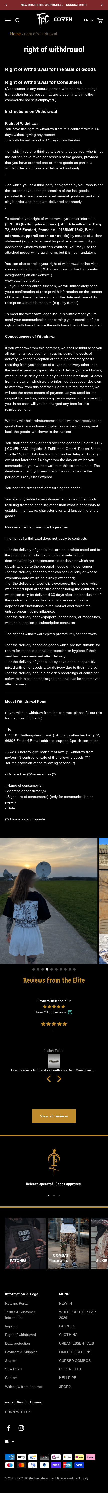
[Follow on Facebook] (8, 1428)
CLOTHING (68, 1335)
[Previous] (6, 5)
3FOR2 (65, 1387)
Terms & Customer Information (20, 1314)
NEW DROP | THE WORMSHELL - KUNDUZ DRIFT (54, 4)
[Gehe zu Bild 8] (65, 969)
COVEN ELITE (71, 1369)
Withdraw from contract (24, 1387)
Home (15, 34)
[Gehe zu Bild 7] (61, 969)
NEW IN (65, 1303)
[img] (54, 1006)
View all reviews (54, 1116)
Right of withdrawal (20, 1335)
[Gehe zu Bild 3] (42, 969)
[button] (50, 1078)
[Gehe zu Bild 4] (47, 969)
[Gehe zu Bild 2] (38, 969)
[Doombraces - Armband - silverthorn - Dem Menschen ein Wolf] (54, 1061)
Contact (11, 1378)
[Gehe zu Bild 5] (51, 969)
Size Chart (13, 1369)
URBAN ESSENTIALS (76, 1343)
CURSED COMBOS (75, 1361)
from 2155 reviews (51, 1012)
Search (11, 1361)
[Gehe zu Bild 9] (70, 969)
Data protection (17, 1343)
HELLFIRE (67, 1378)
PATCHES (67, 1326)
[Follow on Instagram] (21, 1428)
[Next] (102, 5)
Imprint (10, 1326)
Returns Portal (16, 1303)
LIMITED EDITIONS (75, 1352)
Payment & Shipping (21, 1352)
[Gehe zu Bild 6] (56, 969)
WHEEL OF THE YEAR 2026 (77, 1314)
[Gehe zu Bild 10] (74, 969)
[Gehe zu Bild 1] (33, 969)
